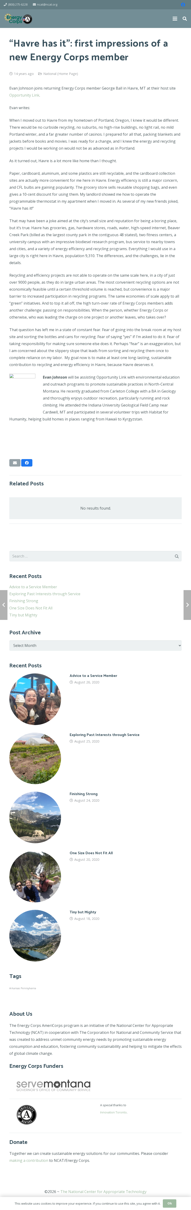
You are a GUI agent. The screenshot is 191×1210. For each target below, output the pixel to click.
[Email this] (14, 463)
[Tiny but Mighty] (95, 935)
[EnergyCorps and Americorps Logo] (18, 18)
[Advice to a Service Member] (95, 699)
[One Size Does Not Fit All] (95, 876)
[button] (175, 18)
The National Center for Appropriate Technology (103, 1191)
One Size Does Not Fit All (30, 608)
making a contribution (28, 1160)
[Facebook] (183, 4)
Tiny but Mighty (23, 615)
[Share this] (26, 463)
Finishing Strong (23, 600)
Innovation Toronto (113, 1112)
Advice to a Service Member (33, 586)
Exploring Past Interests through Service (44, 593)
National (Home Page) (60, 73)
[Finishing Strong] (95, 817)
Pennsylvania (28, 988)
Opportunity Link (24, 95)
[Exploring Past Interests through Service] (95, 758)
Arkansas (14, 988)
